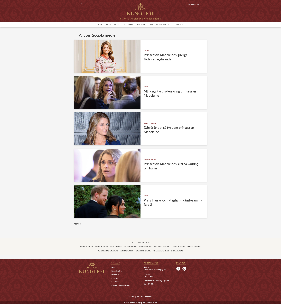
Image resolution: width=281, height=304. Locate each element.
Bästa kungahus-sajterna (120, 285)
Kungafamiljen (112, 24)
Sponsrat (131, 296)
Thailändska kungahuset (143, 250)
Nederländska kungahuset (162, 246)
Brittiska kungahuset (101, 246)
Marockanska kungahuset (161, 250)
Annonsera (149, 296)
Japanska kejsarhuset (126, 250)
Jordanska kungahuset (194, 246)
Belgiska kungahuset (178, 246)
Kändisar (141, 24)
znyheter (148, 50)
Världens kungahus (159, 24)
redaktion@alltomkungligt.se (155, 269)
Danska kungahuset (130, 246)
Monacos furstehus (177, 250)
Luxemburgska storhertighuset (108, 250)
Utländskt (128, 24)
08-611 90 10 (149, 276)
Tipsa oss (139, 296)
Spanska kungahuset (145, 246)
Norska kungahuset (116, 246)
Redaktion (178, 24)
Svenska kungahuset (86, 246)
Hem (100, 24)
